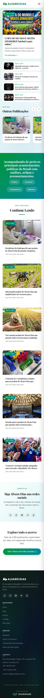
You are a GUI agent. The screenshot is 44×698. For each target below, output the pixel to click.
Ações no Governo (10, 639)
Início (5, 607)
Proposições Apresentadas (13, 643)
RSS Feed (6, 623)
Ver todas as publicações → (22, 551)
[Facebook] (22, 515)
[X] (10, 515)
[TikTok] (33, 515)
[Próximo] (39, 109)
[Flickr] (27, 515)
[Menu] (39, 4)
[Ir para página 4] (22, 147)
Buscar (5, 615)
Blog (4, 611)
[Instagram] (16, 515)
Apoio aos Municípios (11, 647)
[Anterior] (33, 109)
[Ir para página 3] (21, 147)
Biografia (6, 635)
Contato (6, 619)
